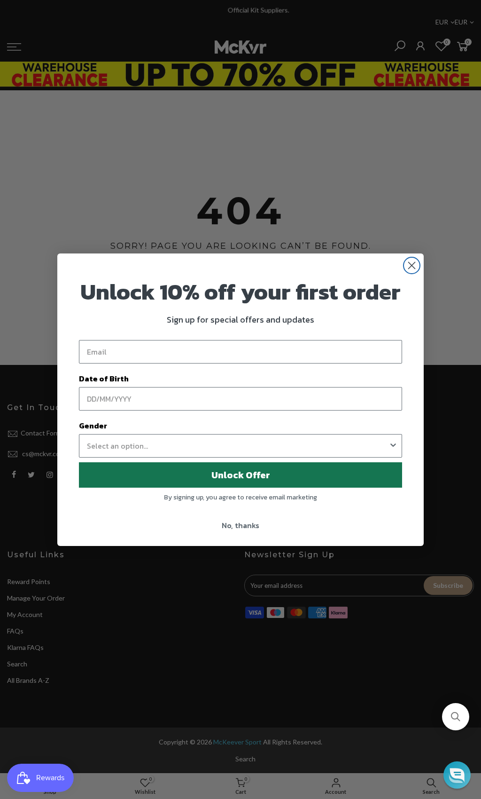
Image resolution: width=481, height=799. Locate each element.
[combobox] (237, 446)
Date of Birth (104, 378)
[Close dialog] (411, 265)
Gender (93, 425)
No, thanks (240, 525)
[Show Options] (393, 446)
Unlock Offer (240, 475)
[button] (455, 716)
